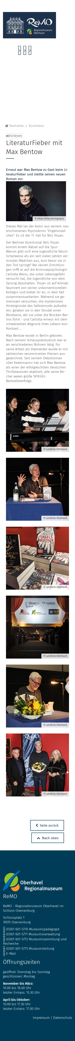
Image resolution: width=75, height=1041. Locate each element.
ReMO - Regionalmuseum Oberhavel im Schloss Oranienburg (33, 908)
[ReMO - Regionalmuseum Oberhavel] (29, 37)
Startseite (16, 126)
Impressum (41, 1018)
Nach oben (50, 838)
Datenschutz (62, 1018)
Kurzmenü (36, 126)
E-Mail (9, 953)
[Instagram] (25, 51)
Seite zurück (49, 825)
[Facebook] (19, 51)
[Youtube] (30, 51)
